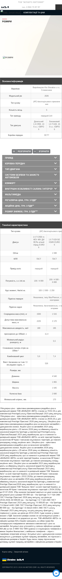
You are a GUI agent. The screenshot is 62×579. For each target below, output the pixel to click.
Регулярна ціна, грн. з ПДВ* (20, 200)
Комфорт (10, 183)
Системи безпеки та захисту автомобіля (22, 176)
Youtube (16, 556)
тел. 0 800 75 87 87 (31, 7)
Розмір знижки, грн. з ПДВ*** (21, 211)
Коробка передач (15, 163)
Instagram (20, 556)
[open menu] (58, 7)
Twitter (8, 556)
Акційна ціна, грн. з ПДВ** (19, 205)
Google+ (12, 556)
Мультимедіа (13, 194)
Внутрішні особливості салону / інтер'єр (29, 188)
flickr (24, 556)
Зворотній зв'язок (21, 552)
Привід (9, 157)
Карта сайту (7, 552)
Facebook (4, 556)
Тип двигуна (12, 169)
